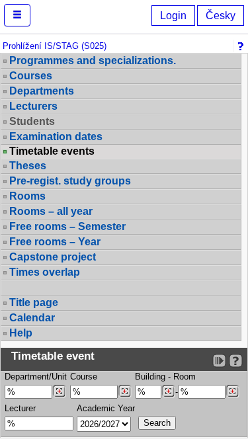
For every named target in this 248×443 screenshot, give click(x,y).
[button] (17, 15)
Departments (41, 91)
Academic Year (106, 408)
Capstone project (52, 256)
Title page (33, 302)
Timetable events (52, 151)
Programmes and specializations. (92, 60)
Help (20, 333)
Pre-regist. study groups (70, 180)
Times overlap (44, 272)
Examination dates (56, 136)
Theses (27, 165)
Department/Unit (36, 377)
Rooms (27, 196)
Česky (220, 15)
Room (184, 377)
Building (150, 377)
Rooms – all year (51, 211)
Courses (30, 75)
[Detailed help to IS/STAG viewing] (236, 361)
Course (83, 377)
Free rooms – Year (55, 241)
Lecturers (33, 106)
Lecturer (20, 408)
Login (173, 15)
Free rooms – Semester (67, 226)
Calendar (32, 317)
